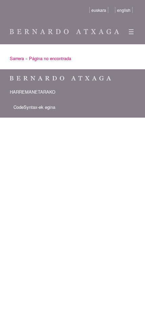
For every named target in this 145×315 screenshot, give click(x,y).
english (123, 10)
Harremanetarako (32, 92)
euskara (98, 10)
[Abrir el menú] (131, 32)
